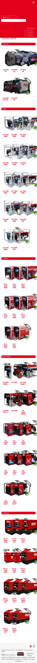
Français (6, 17)
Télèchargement (31, 28)
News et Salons (31, 657)
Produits (30, 655)
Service (18, 657)
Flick (6, 23)
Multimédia (30, 34)
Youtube (2, 23)
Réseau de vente (12, 657)
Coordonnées (30, 36)
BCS (9, 7)
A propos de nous (30, 653)
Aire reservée (30, 32)
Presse (3, 659)
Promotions (4, 657)
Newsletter (30, 30)
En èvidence (24, 657)
